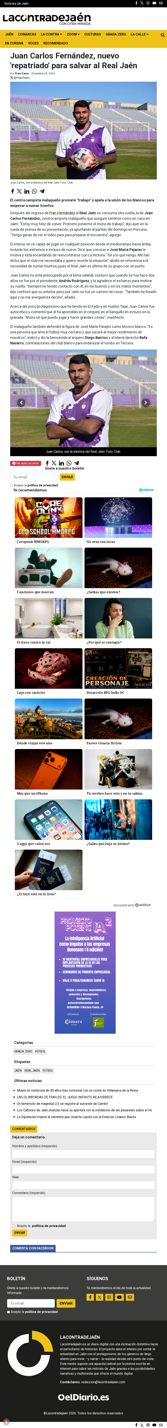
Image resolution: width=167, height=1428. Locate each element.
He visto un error (27, 463)
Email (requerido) (24, 1162)
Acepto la (36, 485)
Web (15, 1177)
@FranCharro (21, 77)
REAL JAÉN (32, 1070)
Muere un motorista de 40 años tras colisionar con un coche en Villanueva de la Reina (77, 1090)
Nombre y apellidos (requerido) (34, 1146)
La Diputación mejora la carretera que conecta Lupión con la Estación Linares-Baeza (76, 1117)
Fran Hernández (62, 213)
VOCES (33, 43)
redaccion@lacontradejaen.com (103, 1382)
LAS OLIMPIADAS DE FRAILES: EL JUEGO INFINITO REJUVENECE (65, 1097)
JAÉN (9, 34)
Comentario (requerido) (28, 1193)
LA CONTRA (50, 34)
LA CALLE (138, 34)
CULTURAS (92, 34)
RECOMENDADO (55, 43)
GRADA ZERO (116, 34)
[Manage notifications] (6, 1421)
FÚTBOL (40, 1051)
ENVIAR (67, 477)
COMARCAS (27, 34)
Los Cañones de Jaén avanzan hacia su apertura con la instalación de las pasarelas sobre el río (84, 1110)
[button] (21, 402)
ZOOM (72, 34)
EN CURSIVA (14, 43)
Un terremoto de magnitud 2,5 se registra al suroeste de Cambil (62, 1104)
